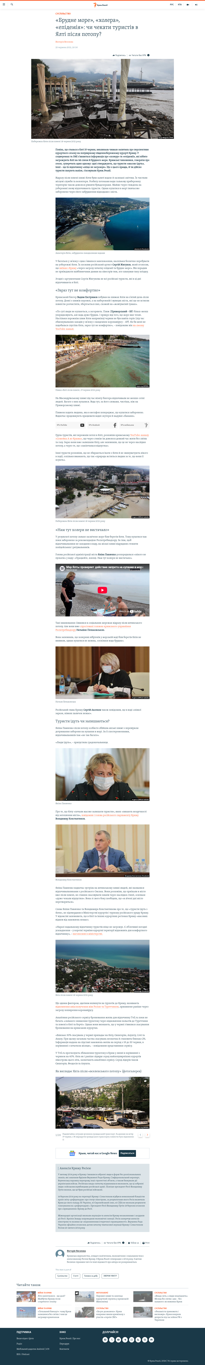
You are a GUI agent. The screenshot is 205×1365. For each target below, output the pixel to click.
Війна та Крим (45, 1293)
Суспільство (63, 14)
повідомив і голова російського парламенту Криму (110, 815)
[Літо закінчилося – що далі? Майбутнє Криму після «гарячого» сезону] (26, 1296)
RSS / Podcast (23, 1354)
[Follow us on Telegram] (125, 1339)
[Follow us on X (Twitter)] (111, 1339)
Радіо (19, 1344)
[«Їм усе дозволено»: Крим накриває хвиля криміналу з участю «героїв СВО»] (84, 1312)
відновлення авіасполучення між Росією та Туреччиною (87, 1007)
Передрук (64, 1344)
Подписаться (127, 1153)
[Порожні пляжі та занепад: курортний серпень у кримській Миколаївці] (84, 1296)
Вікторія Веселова (64, 42)
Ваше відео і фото (25, 1339)
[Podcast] (144, 1339)
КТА (180, 5)
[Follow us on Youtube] (118, 1339)
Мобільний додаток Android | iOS (33, 1349)
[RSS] (138, 1339)
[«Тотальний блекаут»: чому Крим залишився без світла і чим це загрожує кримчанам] (26, 1312)
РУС (172, 5)
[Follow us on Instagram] (131, 1339)
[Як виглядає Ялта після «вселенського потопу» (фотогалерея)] (102, 1103)
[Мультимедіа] (188, 5)
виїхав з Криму (68, 268)
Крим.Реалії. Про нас (70, 1339)
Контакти (64, 1349)
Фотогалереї (102, 1293)
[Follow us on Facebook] (105, 1339)
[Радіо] (196, 5)
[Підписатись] (151, 1339)
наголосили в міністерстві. (88, 934)
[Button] (119, 55)
